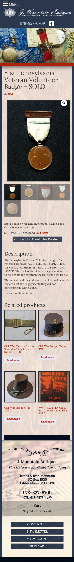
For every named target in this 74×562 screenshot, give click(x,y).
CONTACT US (37, 524)
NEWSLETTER (37, 532)
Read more (13, 360)
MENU (14, 4)
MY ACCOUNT (37, 539)
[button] (64, 103)
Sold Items (42, 232)
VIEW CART (37, 546)
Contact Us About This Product (37, 239)
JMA (10, 93)
